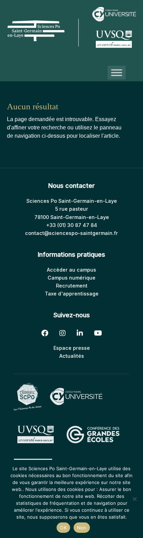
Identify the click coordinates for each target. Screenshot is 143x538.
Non (81, 527)
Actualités (71, 356)
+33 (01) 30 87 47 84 (71, 225)
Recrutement (71, 286)
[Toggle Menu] (116, 72)
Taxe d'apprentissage (72, 294)
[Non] (134, 498)
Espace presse (71, 348)
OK (63, 527)
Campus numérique (71, 278)
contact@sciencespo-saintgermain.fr (71, 233)
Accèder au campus (71, 270)
